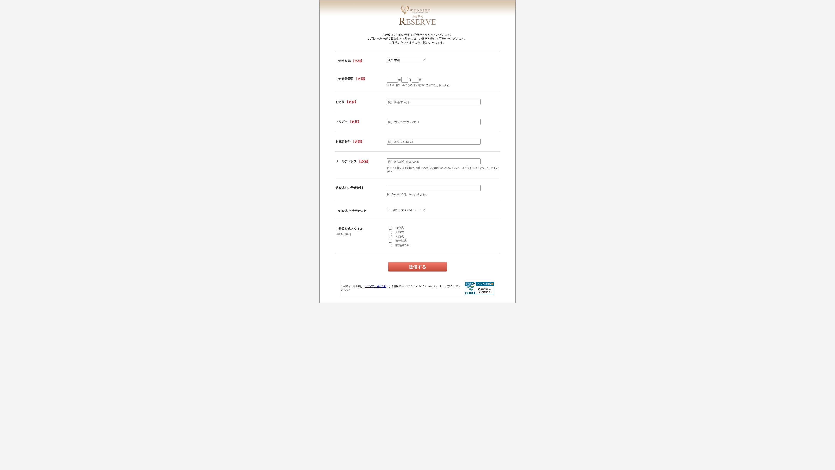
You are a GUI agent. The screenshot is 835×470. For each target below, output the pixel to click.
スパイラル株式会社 (375, 286)
